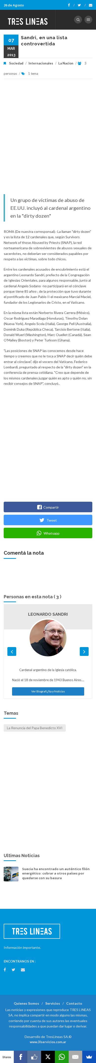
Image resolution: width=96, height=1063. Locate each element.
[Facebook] (71, 5)
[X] (48, 1057)
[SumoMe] (89, 1057)
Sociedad (16, 63)
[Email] (75, 1057)
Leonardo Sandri (48, 614)
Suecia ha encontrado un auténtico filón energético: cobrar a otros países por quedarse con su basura (56, 873)
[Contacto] (90, 5)
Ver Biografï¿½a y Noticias (48, 691)
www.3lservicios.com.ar (48, 1042)
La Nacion (65, 63)
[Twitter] (82, 5)
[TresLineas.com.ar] (28, 19)
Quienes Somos (26, 1003)
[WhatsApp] (62, 1057)
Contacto (74, 1003)
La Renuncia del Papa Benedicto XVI (35, 728)
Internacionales (41, 63)
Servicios (52, 1003)
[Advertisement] (48, 139)
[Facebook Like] (34, 1057)
